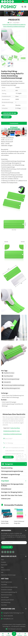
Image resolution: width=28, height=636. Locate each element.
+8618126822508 (8, 616)
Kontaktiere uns (8, 113)
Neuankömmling (6, 468)
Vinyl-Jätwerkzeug (5, 602)
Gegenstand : (12, 431)
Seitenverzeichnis (5, 570)
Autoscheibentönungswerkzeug (9, 587)
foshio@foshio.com (8, 618)
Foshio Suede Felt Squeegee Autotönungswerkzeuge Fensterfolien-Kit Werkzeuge (12, 404)
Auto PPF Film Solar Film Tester (11, 495)
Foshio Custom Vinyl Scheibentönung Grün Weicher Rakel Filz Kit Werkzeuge (13, 396)
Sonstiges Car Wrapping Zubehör (12, 492)
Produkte (3, 562)
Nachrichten (4, 564)
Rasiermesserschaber (6, 594)
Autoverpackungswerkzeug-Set (9, 592)
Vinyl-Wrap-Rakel (8, 376)
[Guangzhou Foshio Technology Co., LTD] (9, 6)
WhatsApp (6, 117)
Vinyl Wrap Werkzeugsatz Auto (12, 388)
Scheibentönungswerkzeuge (10, 474)
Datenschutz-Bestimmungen (8, 575)
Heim (10, 22)
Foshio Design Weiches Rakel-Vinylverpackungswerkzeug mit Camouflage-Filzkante (7, 522)
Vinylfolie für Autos (9, 373)
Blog (2, 567)
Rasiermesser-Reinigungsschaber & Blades (12, 485)
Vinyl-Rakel (5, 481)
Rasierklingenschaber (6, 582)
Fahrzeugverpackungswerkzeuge (12, 471)
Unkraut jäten (6, 498)
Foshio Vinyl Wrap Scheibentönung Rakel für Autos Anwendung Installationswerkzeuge (12, 431)
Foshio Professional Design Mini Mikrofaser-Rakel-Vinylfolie (19, 522)
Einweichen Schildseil (6, 589)
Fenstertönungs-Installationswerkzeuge (14, 385)
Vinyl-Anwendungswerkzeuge (11, 379)
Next (25, 515)
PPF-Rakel (4, 477)
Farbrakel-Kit (7, 382)
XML (2, 572)
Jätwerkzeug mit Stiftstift (7, 600)
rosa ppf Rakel (5, 597)
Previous (0, 515)
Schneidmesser (6, 489)
